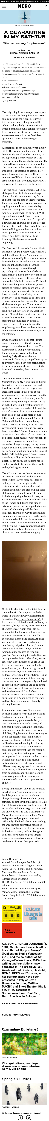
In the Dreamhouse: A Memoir (30, 251)
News (5, 1057)
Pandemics (22, 1015)
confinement (29, 1003)
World (13, 1057)
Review (31, 57)
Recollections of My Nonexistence (20, 381)
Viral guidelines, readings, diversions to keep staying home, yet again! (21, 1066)
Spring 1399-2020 (16, 1078)
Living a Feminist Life (29, 618)
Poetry (19, 57)
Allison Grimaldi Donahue (24, 53)
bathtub (10, 1003)
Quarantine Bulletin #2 (20, 1029)
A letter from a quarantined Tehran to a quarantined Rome (24, 1114)
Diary (7, 1015)
